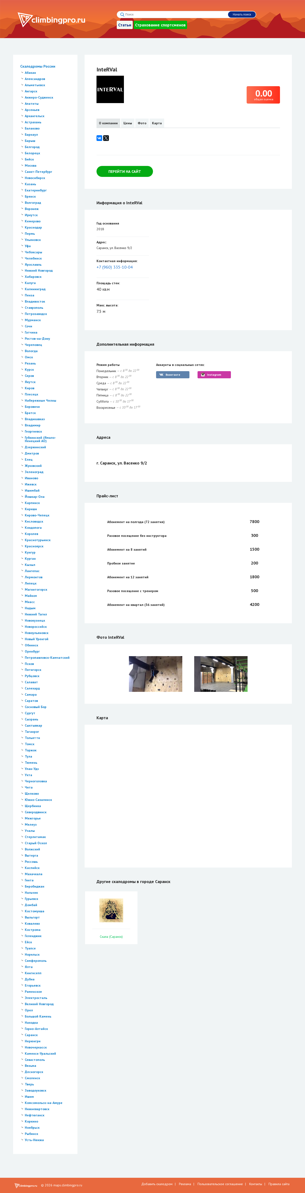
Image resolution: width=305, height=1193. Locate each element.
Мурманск (33, 320)
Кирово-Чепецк (37, 515)
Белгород (32, 147)
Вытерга (31, 855)
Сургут (30, 713)
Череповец (33, 345)
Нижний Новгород (39, 270)
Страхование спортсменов (160, 25)
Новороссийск (36, 626)
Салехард (32, 688)
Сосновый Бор (35, 707)
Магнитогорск (36, 589)
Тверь (29, 1084)
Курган (30, 558)
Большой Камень (38, 1016)
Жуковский (33, 466)
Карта (157, 123)
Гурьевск (31, 899)
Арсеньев (32, 110)
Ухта (28, 775)
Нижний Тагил (36, 614)
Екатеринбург (36, 190)
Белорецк (32, 153)
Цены (127, 123)
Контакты (255, 1184)
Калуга (30, 283)
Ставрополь (34, 307)
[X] (106, 138)
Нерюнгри (33, 1041)
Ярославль (33, 264)
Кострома (33, 930)
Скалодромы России (37, 66)
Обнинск (31, 645)
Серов (29, 376)
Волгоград (33, 202)
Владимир (33, 425)
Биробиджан (34, 886)
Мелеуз (31, 824)
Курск (29, 369)
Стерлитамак (35, 837)
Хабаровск (33, 277)
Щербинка (33, 806)
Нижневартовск (37, 1109)
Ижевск (30, 484)
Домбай (31, 905)
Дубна (30, 979)
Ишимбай (32, 490)
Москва (30, 165)
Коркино (31, 1121)
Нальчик (31, 892)
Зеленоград (34, 472)
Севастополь (35, 1060)
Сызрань (31, 719)
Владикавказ (35, 419)
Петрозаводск (36, 314)
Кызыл (30, 565)
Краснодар (33, 227)
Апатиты (32, 103)
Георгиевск (33, 431)
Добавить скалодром (157, 1184)
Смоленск (32, 1078)
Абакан (30, 72)
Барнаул (31, 134)
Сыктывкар (33, 725)
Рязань (30, 363)
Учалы (30, 831)
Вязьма (30, 1065)
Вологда (31, 351)
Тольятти (32, 738)
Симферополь (35, 960)
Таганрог (32, 731)
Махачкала (33, 874)
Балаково (32, 128)
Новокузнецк (35, 620)
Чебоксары (33, 252)
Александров (35, 79)
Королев (31, 534)
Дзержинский (35, 447)
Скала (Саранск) (111, 936)
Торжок (30, 750)
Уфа (28, 246)
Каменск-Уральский (40, 1053)
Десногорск (34, 1072)
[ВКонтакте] (99, 138)
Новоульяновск (36, 633)
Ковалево (32, 923)
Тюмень (31, 762)
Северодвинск (35, 812)
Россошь (31, 861)
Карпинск (32, 503)
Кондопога (33, 527)
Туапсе (30, 948)
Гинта (29, 880)
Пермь (30, 233)
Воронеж (32, 209)
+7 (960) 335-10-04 (115, 267)
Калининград (35, 289)
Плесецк (31, 394)
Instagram (214, 374)
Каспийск (32, 868)
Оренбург (32, 651)
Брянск (30, 196)
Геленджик (33, 936)
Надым (30, 608)
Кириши (31, 509)
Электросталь (36, 998)
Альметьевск (35, 85)
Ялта (29, 967)
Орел (29, 1010)
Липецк (30, 583)
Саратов (31, 701)
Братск (30, 413)
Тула (28, 756)
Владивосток (35, 301)
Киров (29, 388)
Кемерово (33, 221)
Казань (30, 184)
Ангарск (31, 91)
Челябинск (33, 258)
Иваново (31, 478)
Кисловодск (34, 521)
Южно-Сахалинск (38, 800)
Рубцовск (32, 676)
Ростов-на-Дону (37, 338)
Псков (29, 664)
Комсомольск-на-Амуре (43, 1103)
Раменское (33, 991)
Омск (29, 357)
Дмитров (32, 453)
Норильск (32, 954)
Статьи (124, 25)
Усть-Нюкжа (34, 1140)
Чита (29, 787)
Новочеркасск (36, 1047)
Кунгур (30, 552)
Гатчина (31, 332)
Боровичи (32, 406)
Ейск (28, 942)
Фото (142, 123)
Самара (31, 694)
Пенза (29, 295)
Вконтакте (173, 374)
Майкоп (31, 596)
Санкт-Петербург (38, 172)
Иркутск (31, 215)
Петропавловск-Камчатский (47, 657)
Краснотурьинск (38, 540)
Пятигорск (33, 670)
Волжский (32, 849)
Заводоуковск (35, 1090)
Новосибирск (35, 178)
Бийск (29, 159)
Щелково (32, 793)
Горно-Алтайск (36, 1029)
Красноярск (34, 546)
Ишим (29, 1096)
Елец (29, 459)
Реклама (185, 1184)
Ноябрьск (32, 1127)
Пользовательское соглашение (220, 1184)
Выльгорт (32, 917)
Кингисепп (33, 973)
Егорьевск (33, 985)
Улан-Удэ (32, 769)
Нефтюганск (34, 1115)
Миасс (30, 602)
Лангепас (32, 571)
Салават (31, 682)
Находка (31, 1022)
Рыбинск (31, 1134)
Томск (29, 744)
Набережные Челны (40, 400)
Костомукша (34, 911)
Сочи (28, 326)
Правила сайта (279, 1184)
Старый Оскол (36, 843)
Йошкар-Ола (35, 496)
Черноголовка (36, 781)
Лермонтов (33, 577)
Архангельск (34, 116)
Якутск (30, 382)
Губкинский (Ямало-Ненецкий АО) (40, 439)
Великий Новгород (39, 1004)
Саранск (31, 1035)
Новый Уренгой (36, 639)
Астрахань (33, 122)
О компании (108, 123)
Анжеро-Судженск (39, 97)
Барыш (30, 141)
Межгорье (33, 818)
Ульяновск (33, 240)
